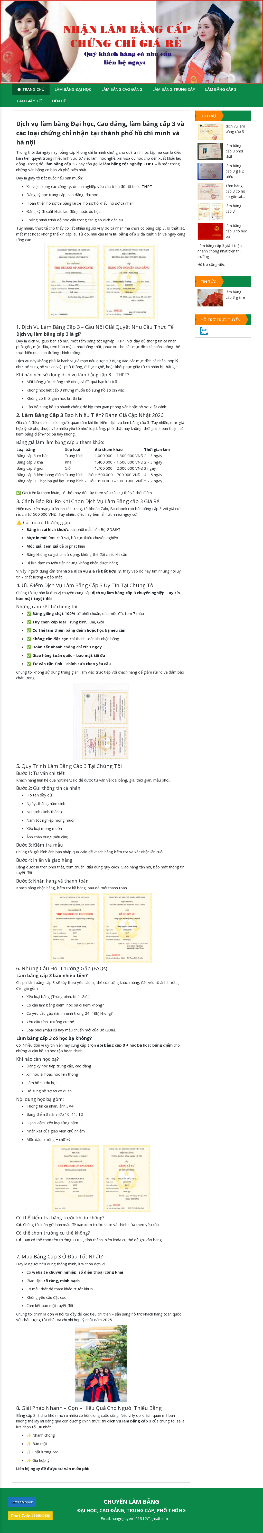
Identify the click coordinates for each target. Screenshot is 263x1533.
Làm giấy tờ (29, 100)
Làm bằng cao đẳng (121, 89)
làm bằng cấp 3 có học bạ (236, 231)
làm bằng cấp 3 (51, 334)
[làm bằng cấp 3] (210, 211)
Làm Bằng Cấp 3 (82, 585)
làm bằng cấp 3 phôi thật (234, 151)
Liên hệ (59, 100)
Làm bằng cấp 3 (221, 89)
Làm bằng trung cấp (174, 89)
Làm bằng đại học (73, 89)
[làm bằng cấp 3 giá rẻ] (210, 297)
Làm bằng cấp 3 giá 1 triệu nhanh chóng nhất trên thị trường (220, 251)
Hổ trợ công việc (211, 264)
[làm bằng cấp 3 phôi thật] (210, 151)
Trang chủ (33, 89)
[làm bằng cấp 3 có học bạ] (210, 231)
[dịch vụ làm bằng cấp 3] (210, 132)
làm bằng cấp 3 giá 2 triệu (235, 171)
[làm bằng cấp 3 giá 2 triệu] (210, 171)
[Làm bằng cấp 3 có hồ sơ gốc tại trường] (210, 191)
